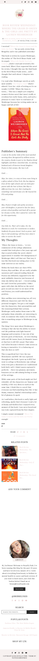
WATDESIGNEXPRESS (19, 658)
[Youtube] (36, 2)
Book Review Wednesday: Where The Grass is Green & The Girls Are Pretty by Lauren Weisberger (19, 30)
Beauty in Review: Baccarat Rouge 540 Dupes (19, 635)
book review (21, 39)
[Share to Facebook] (21, 432)
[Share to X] (18, 432)
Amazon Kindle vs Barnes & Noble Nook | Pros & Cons (19, 629)
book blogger (9, 39)
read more (19, 589)
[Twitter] (25, 2)
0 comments (20, 436)
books (14, 41)
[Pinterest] (32, 2)
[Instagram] (28, 2)
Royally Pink (22, 656)
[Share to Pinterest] (24, 432)
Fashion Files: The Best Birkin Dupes (19, 623)
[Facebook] (22, 2)
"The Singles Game (19, 84)
